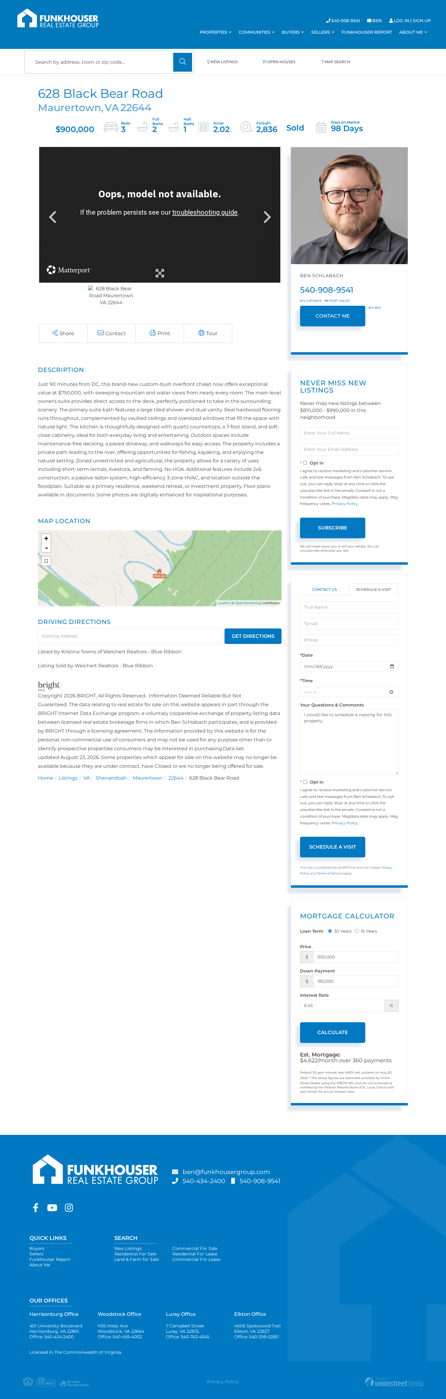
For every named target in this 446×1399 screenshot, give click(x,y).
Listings (68, 778)
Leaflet (223, 603)
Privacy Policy (345, 503)
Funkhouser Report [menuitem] (367, 32)
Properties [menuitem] (213, 32)
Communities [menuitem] (254, 32)
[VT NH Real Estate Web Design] (356, 1382)
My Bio (374, 308)
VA (86, 778)
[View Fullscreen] (46, 561)
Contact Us (324, 589)
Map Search (337, 62)
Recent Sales (337, 301)
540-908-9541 (345, 20)
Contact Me (333, 316)
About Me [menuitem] (411, 32)
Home (45, 778)
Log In (401, 20)
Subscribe (332, 528)
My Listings (311, 301)
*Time (306, 680)
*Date (306, 655)
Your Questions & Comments (332, 705)
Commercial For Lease (196, 1259)
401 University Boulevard (55, 1328)
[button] (182, 62)
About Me (39, 1265)
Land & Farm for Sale (136, 1259)
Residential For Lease (194, 1254)
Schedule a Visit (373, 589)
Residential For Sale (135, 1254)
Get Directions (253, 636)
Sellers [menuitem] (320, 32)
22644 (176, 778)
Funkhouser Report (49, 1259)
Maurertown (148, 778)
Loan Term (311, 931)
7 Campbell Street (185, 1328)
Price (305, 946)
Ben (377, 20)
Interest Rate (314, 995)
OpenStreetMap (248, 603)
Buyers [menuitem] (291, 32)
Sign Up (422, 20)
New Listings (224, 62)
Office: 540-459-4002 (120, 1336)
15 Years (369, 931)
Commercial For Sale (194, 1248)
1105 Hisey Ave (121, 1328)
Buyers (36, 1248)
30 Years (343, 931)
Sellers (36, 1254)
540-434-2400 (204, 1181)
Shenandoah (111, 778)
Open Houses (281, 62)
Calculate (332, 1032)
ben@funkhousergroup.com (226, 1172)
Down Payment (317, 971)
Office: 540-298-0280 (256, 1336)
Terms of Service (329, 873)
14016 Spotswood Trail (257, 1328)
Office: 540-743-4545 (187, 1336)
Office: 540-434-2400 (51, 1336)
